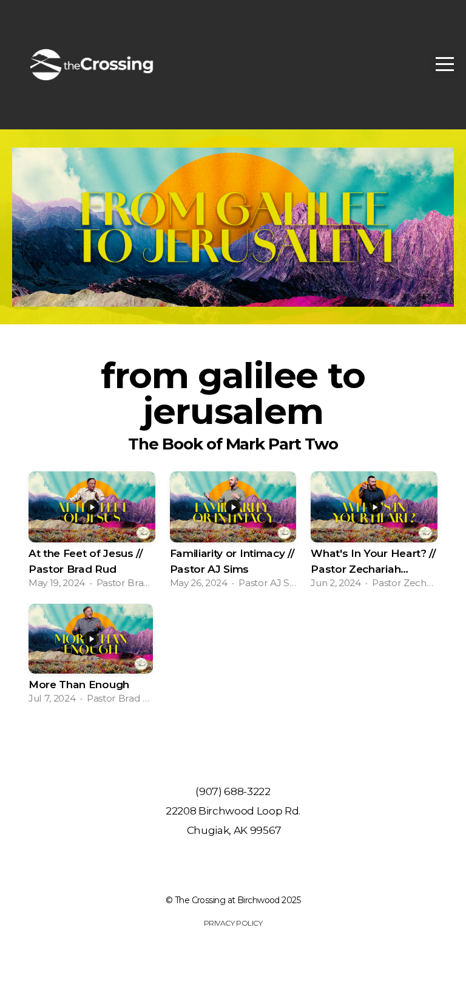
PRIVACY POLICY (233, 922)
